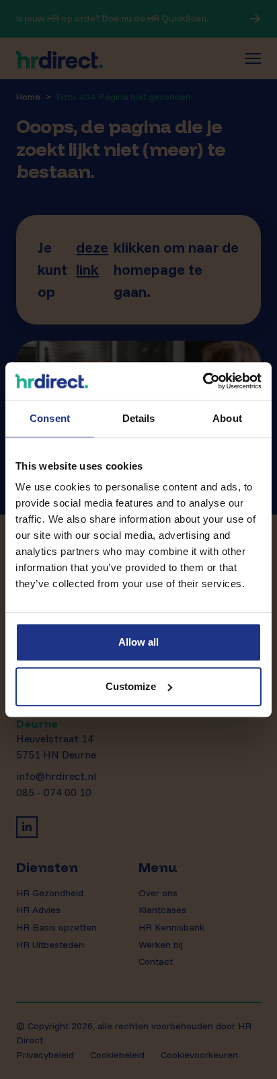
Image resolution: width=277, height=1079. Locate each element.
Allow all (138, 642)
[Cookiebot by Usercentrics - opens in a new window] (203, 381)
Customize (131, 686)
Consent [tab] (50, 418)
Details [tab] (138, 418)
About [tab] (227, 418)
